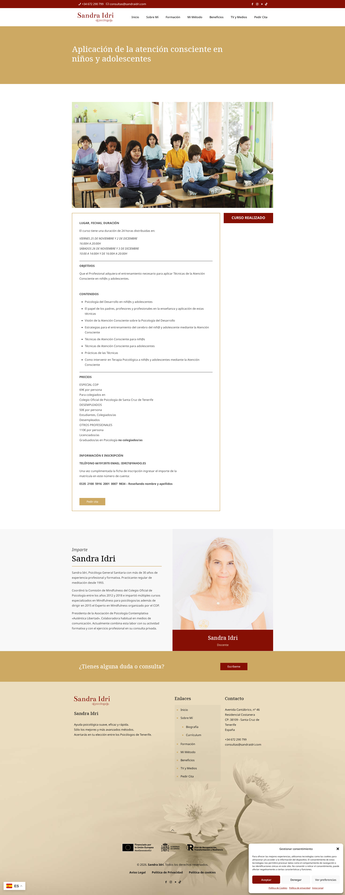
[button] (338, 849)
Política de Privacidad (167, 872)
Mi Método (188, 752)
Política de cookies (202, 872)
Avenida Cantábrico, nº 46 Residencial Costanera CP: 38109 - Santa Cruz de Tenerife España (242, 720)
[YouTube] (262, 4)
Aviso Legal (317, 887)
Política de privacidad (299, 887)
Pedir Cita (187, 776)
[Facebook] (252, 4)
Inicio (184, 710)
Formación (188, 744)
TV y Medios (189, 768)
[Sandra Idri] (96, 17)
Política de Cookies (278, 887)
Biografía (192, 727)
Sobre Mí (187, 718)
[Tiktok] (266, 4)
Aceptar (266, 880)
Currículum (193, 735)
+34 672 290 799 (93, 4)
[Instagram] (257, 4)
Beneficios (188, 760)
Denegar (296, 880)
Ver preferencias (325, 880)
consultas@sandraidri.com (128, 4)
